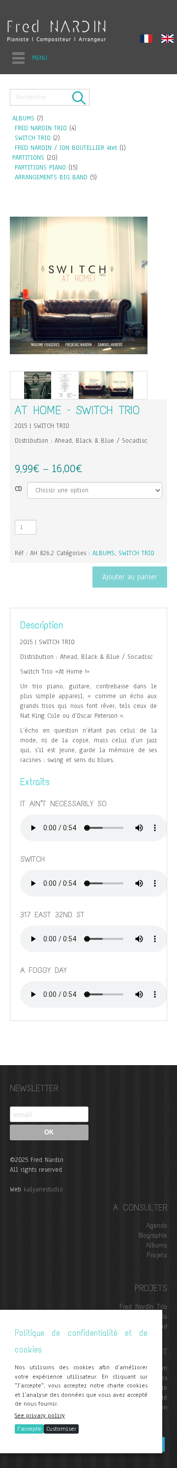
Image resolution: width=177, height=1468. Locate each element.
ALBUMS (23, 118)
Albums (156, 1245)
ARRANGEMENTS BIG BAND (51, 177)
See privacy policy (40, 1415)
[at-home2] (65, 385)
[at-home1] (38, 385)
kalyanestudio (43, 1189)
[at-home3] (92, 385)
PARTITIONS (28, 157)
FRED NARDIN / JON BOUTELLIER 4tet (66, 147)
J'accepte (29, 1429)
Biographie (152, 1235)
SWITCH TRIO (33, 138)
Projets (157, 1255)
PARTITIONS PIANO (40, 167)
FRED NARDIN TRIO (41, 128)
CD (18, 488)
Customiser (61, 1429)
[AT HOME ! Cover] (120, 385)
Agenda (156, 1225)
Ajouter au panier (129, 577)
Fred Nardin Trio (143, 1306)
